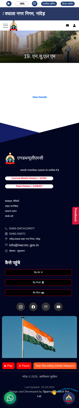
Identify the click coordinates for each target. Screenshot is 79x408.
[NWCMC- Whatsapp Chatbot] (10, 398)
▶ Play (8, 365)
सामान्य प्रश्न (11, 211)
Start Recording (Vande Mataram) (55, 365)
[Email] (67, 25)
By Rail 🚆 (38, 282)
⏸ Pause (24, 365)
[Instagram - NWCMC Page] (20, 307)
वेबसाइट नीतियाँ (12, 201)
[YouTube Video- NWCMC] (58, 307)
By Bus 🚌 (38, 292)
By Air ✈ (38, 272)
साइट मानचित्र (11, 206)
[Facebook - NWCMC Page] (33, 307)
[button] (9, 3)
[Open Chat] (69, 398)
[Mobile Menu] (30, 25)
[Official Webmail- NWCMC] (46, 307)
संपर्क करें (9, 216)
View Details (39, 97)
